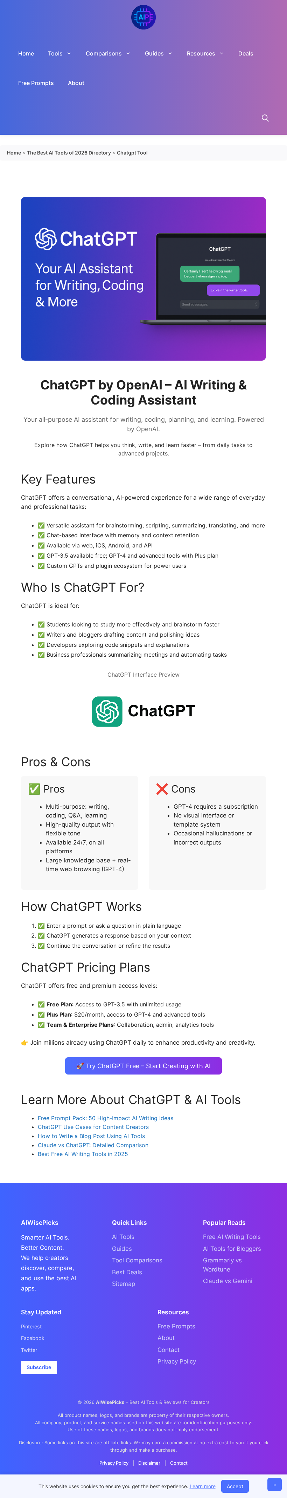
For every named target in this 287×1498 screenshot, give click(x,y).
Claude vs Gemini (227, 1281)
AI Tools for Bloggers (232, 1248)
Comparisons (104, 53)
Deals (245, 53)
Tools (55, 53)
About (76, 82)
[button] (265, 119)
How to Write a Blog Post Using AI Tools (91, 1135)
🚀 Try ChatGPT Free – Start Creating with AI (143, 1066)
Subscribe (39, 1367)
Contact (169, 1349)
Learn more (203, 1486)
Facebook (32, 1338)
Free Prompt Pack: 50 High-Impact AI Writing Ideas (105, 1118)
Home (26, 53)
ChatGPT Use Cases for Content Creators (93, 1126)
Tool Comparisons (137, 1260)
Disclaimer (149, 1463)
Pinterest (31, 1326)
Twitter (29, 1350)
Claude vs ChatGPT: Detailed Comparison (93, 1145)
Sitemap (123, 1283)
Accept (235, 1486)
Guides (122, 1248)
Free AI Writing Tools (232, 1236)
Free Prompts (36, 82)
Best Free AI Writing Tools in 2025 (83, 1153)
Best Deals (127, 1272)
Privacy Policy (177, 1361)
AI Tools (123, 1236)
